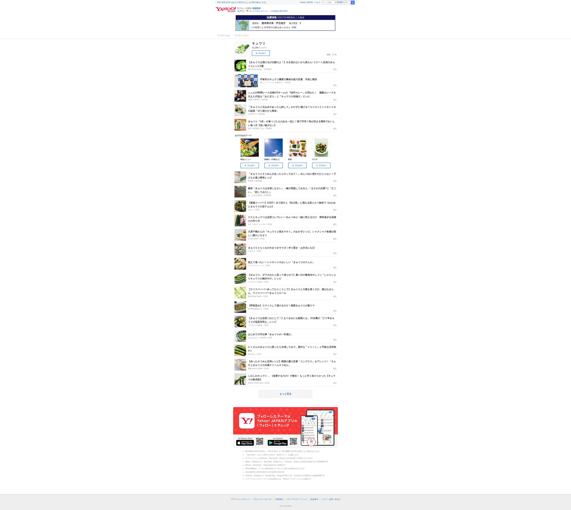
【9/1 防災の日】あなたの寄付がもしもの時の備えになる (241, 2)
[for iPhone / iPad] (245, 443)
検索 (353, 2)
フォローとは (223, 35)
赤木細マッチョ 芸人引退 (343, 2)
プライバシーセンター (262, 499)
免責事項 (314, 499)
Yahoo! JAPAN (306, 2)
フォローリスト (241, 35)
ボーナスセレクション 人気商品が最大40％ (268, 11)
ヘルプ (317, 2)
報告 (335, 69)
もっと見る (285, 394)
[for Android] (278, 443)
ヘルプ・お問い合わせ (330, 499)
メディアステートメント (296, 499)
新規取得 (257, 8)
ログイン (241, 11)
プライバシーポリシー (240, 499)
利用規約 (279, 499)
